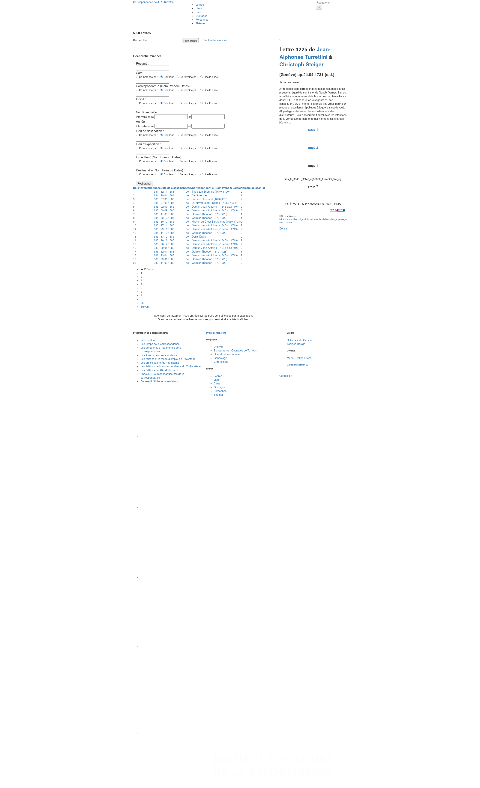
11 (134, 229)
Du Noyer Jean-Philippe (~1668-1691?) (215, 203)
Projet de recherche (216, 332)
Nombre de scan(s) (253, 188)
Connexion (285, 376)
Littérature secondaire (227, 354)
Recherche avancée (215, 40)
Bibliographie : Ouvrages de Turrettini (236, 350)
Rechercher (140, 40)
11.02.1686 (167, 263)
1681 (155, 191)
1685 (155, 199)
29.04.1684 (167, 195)
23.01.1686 (167, 255)
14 (134, 240)
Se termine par (189, 77)
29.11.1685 (167, 229)
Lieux (199, 8)
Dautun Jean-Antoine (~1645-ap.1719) (215, 206)
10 (134, 225)
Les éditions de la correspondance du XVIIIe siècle (171, 366)
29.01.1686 (167, 259)
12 (134, 233)
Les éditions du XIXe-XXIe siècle (160, 370)
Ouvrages (201, 16)
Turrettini (316, 57)
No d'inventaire (142, 188)
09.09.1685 (167, 210)
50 (142, 303)
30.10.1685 (167, 221)
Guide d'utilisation (296, 364)
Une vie (218, 346)
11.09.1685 (167, 214)
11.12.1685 (167, 233)
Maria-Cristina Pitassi (299, 358)
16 (134, 248)
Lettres (200, 4)
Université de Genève (300, 340)
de (187, 191)
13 (134, 236)
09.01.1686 (167, 248)
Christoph (291, 64)
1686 (155, 248)
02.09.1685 (167, 206)
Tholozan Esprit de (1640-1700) (211, 191)
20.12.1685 (167, 240)
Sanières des (199, 195)
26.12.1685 (167, 244)
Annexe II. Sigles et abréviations (160, 381)
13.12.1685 (167, 236)
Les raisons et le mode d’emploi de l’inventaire (168, 359)
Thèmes (200, 23)
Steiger (315, 64)
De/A (189, 188)
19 (134, 259)
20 (134, 263)
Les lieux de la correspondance (159, 355)
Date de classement (173, 188)
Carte (199, 12)
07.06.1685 (167, 199)
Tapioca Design (296, 344)
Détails (283, 228)
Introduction (148, 340)
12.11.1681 (167, 191)
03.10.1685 (167, 218)
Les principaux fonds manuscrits (160, 362)
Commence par (149, 77)
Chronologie (221, 361)
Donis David (199, 236)
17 (134, 251)
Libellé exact (210, 77)
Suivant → (147, 306)
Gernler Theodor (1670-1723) (209, 214)
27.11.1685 (167, 225)
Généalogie (220, 358)
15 (134, 244)
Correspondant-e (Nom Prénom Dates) (216, 188)
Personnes (202, 19)
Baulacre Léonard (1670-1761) (210, 199)
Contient (169, 77)
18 (134, 255)
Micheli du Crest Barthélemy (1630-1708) (216, 221)
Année (156, 188)
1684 (155, 195)
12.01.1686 (167, 251)
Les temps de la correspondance (160, 344)
